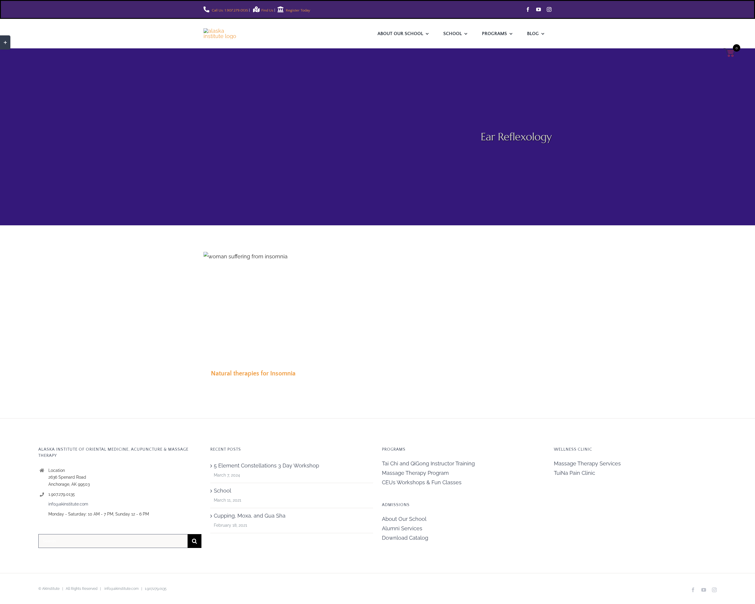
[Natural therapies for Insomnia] (257, 306)
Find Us (267, 10)
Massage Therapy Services (587, 463)
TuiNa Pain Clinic (574, 473)
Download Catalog (405, 538)
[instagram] (549, 9)
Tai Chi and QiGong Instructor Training (428, 463)
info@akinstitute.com (68, 504)
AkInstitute (51, 589)
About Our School (404, 519)
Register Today (297, 10)
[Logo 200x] (224, 31)
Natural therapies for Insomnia (248, 306)
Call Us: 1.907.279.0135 (229, 10)
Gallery (266, 306)
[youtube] (538, 9)
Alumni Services (402, 528)
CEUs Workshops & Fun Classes (422, 482)
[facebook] (528, 9)
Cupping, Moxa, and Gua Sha (249, 516)
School (222, 491)
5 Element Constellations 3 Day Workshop (266, 465)
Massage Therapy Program (415, 473)
